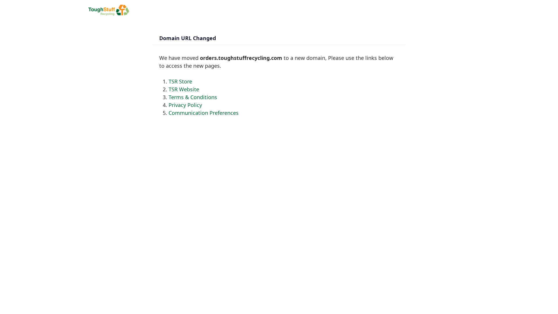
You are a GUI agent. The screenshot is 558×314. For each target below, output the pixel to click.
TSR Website (184, 89)
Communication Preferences (204, 112)
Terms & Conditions (193, 97)
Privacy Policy (185, 104)
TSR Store (180, 81)
